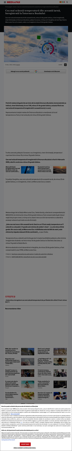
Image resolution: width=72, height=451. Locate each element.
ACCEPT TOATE (25, 444)
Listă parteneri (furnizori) (8, 440)
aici (21, 422)
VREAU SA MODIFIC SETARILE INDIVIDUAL (25, 448)
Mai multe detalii (15, 414)
